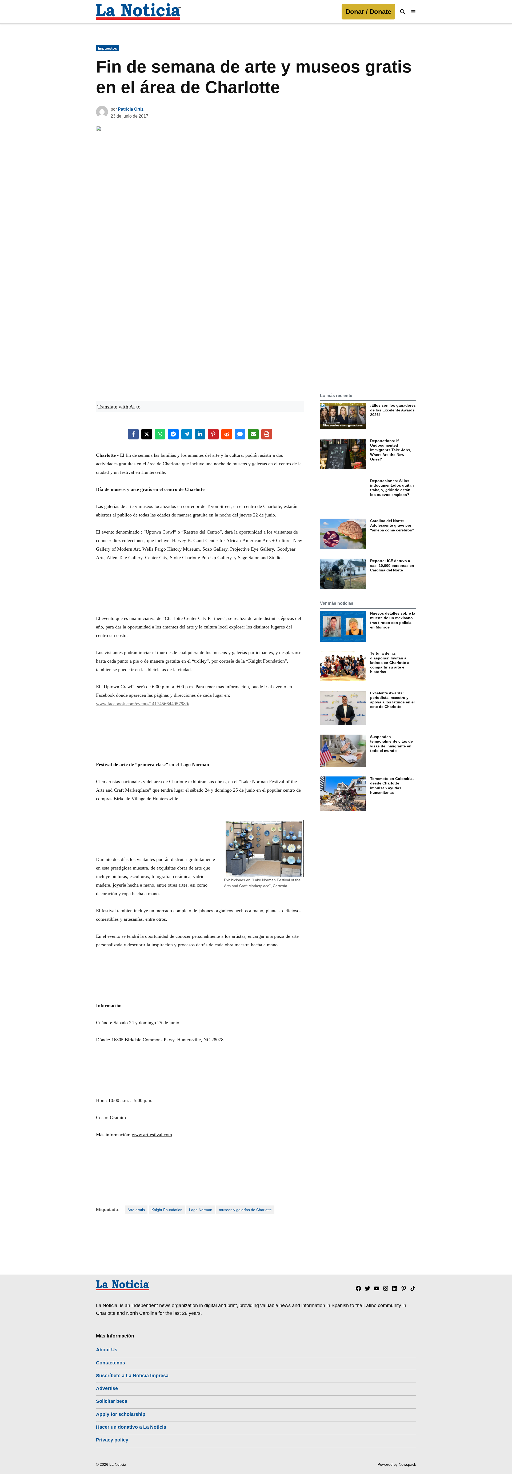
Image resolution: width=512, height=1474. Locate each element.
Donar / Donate (368, 11)
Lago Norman (200, 1210)
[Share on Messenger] (173, 434)
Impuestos (107, 48)
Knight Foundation (166, 1210)
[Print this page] (266, 434)
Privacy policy (112, 1440)
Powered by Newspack (397, 1464)
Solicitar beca (111, 1401)
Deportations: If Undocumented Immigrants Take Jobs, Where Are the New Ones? (390, 450)
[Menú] (413, 12)
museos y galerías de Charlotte (245, 1210)
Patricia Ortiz (130, 109)
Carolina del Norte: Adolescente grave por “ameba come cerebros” (392, 525)
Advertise (107, 1388)
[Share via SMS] (240, 434)
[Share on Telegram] (186, 434)
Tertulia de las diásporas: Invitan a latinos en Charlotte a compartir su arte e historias (389, 662)
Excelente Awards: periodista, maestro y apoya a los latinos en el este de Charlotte (392, 700)
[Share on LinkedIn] (200, 434)
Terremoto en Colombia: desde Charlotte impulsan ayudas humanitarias (392, 785)
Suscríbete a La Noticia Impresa (132, 1375)
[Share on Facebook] (133, 434)
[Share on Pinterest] (213, 434)
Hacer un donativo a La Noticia (131, 1427)
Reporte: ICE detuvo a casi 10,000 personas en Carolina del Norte (392, 565)
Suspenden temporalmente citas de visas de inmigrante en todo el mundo (391, 744)
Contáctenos (110, 1362)
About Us (106, 1349)
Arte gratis (136, 1210)
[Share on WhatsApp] (160, 434)
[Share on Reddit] (226, 434)
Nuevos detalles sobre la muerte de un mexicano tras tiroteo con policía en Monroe (392, 620)
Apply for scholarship (120, 1414)
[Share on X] (146, 434)
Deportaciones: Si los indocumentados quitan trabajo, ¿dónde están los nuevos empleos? (392, 488)
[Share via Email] (253, 434)
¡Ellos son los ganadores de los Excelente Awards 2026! (393, 410)
